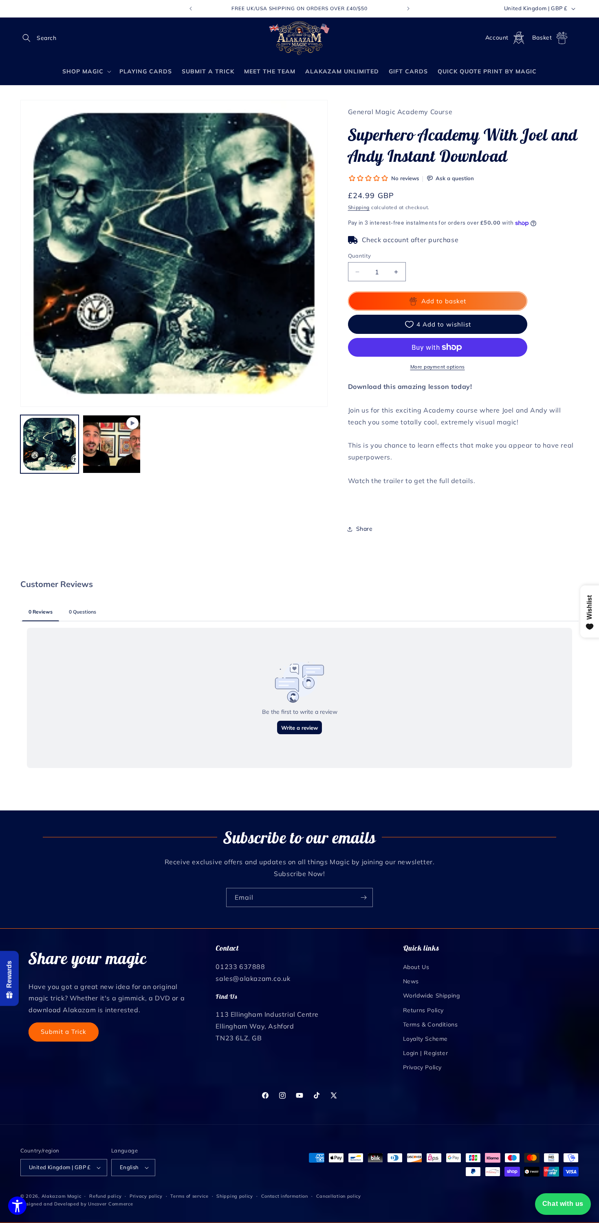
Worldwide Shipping (431, 995)
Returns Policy (423, 1010)
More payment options (437, 367)
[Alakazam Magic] (299, 38)
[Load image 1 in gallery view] (49, 444)
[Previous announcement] (191, 8)
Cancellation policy (338, 1196)
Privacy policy (146, 1196)
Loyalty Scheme (425, 1038)
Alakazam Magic (61, 1196)
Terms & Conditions (430, 1024)
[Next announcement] (408, 8)
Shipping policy (234, 1196)
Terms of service (189, 1196)
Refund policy (105, 1196)
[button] (29, 38)
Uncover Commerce (110, 1204)
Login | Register (425, 1053)
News (411, 981)
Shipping (359, 207)
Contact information (284, 1196)
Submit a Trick (63, 1031)
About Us (416, 967)
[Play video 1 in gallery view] (112, 444)
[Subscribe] (363, 897)
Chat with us (563, 1203)
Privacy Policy (422, 1067)
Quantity (359, 255)
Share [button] (364, 528)
